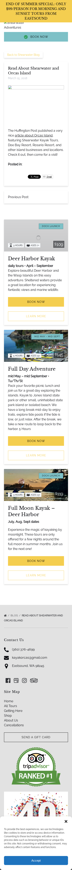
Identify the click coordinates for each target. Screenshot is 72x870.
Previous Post (18, 197)
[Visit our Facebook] (8, 680)
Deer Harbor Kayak (31, 258)
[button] (66, 821)
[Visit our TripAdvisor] (34, 680)
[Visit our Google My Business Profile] (16, 680)
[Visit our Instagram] (24, 680)
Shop (8, 715)
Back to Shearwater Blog (23, 54)
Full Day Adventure (32, 369)
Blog (14, 615)
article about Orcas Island (34, 135)
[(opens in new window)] (36, 749)
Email (49, 177)
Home (8, 701)
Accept (36, 860)
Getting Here (13, 711)
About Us (11, 720)
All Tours (10, 706)
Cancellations (14, 725)
